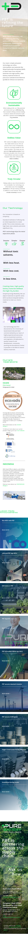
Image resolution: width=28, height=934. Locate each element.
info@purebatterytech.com (11, 897)
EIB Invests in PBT (7, 586)
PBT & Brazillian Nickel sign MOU (12, 651)
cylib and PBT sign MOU (9, 553)
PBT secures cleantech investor (12, 684)
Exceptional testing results (10, 782)
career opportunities (15, 927)
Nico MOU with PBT (8, 520)
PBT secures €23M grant (10, 717)
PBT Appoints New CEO (9, 619)
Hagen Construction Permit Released (14, 749)
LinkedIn (18, 925)
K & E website (20, 430)
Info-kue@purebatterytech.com (11, 916)
